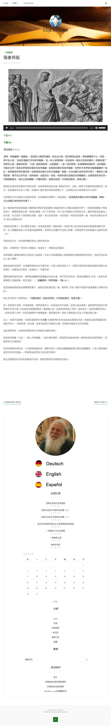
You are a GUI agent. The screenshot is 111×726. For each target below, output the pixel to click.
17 (37, 582)
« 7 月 (55, 602)
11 (46, 576)
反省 (55, 623)
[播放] (7, 128)
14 (74, 576)
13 (65, 576)
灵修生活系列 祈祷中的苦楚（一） (55, 517)
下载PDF (7, 142)
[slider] (102, 127)
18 (46, 582)
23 (28, 588)
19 (55, 582)
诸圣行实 (55, 637)
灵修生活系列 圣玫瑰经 (55, 503)
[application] (55, 128)
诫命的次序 (55, 545)
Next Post (100, 402)
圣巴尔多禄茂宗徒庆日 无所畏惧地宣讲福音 (55, 524)
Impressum (28, 3)
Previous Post (13, 402)
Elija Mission (55, 30)
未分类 (55, 632)
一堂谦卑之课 (55, 538)
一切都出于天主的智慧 (55, 531)
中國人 (15, 3)
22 (83, 582)
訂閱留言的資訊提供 (55, 686)
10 (37, 576)
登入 (55, 677)
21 (74, 582)
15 (83, 576)
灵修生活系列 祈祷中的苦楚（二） (55, 510)
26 (55, 588)
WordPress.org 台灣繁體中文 (55, 691)
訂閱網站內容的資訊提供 (55, 682)
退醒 (55, 642)
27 (65, 588)
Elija (5, 63)
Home (5, 3)
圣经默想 (9, 52)
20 (65, 582)
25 (46, 588)
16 (27, 582)
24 (37, 588)
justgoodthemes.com (59, 712)
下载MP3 (7, 135)
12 (55, 576)
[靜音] (96, 128)
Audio (55, 618)
